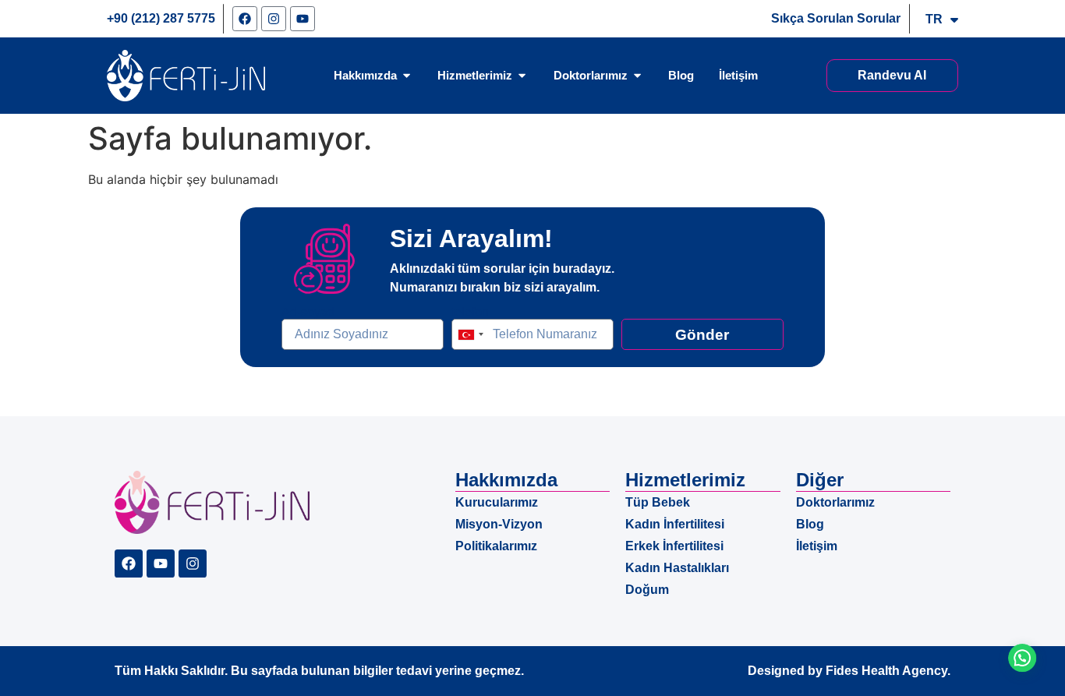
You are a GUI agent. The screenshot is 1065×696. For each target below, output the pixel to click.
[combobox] (470, 334)
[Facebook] (244, 18)
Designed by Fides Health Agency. (849, 670)
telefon (470, 312)
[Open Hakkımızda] (406, 75)
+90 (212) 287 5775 (161, 18)
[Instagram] (273, 18)
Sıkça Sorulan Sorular (835, 18)
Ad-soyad (307, 312)
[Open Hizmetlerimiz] (522, 75)
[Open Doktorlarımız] (637, 75)
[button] (1019, 649)
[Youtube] (302, 18)
